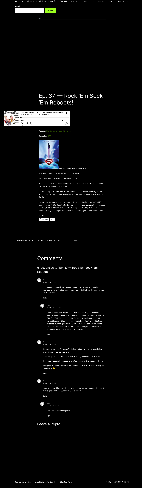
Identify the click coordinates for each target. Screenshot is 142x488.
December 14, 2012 (53, 406)
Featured (50, 240)
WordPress (126, 482)
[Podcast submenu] (113, 1)
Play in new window (54, 131)
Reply (45, 298)
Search (17, 6)
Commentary (41, 240)
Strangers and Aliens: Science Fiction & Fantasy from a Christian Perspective (46, 1)
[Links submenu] (86, 1)
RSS (49, 136)
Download (68, 131)
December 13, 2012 (50, 282)
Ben (48, 305)
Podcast (57, 240)
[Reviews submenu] (104, 1)
